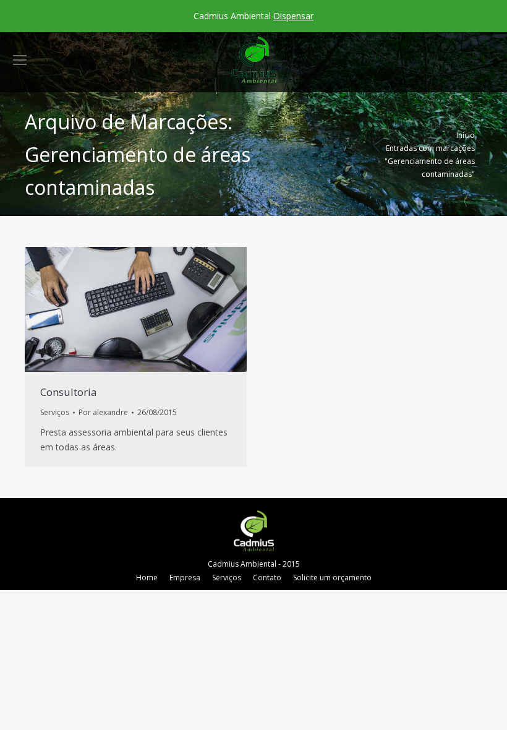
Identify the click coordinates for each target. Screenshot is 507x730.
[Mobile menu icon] (19, 60)
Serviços (54, 412)
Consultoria (68, 392)
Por (103, 412)
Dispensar (293, 16)
